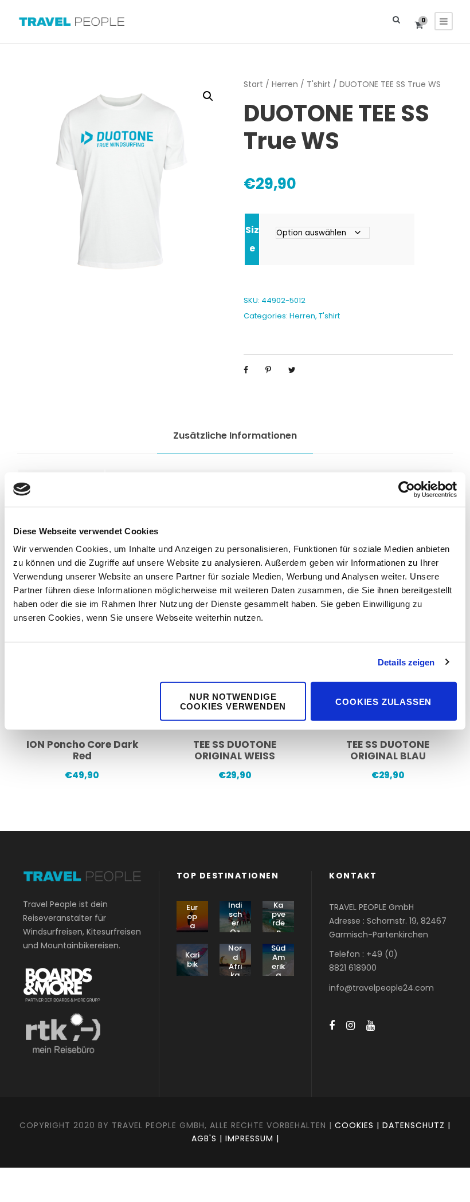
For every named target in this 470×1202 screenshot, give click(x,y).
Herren (285, 84)
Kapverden (278, 918)
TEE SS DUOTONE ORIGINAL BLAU (387, 750)
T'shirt (319, 84)
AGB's (204, 1138)
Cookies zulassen (383, 701)
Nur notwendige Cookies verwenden (233, 701)
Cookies (354, 1125)
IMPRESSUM (249, 1138)
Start (253, 84)
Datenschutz (413, 1125)
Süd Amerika (278, 961)
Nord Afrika (235, 961)
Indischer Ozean (235, 923)
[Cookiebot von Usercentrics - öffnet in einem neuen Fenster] (407, 489)
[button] (208, 96)
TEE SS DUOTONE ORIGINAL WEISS (234, 750)
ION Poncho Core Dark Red (82, 750)
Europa (192, 916)
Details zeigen (406, 662)
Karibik (192, 959)
